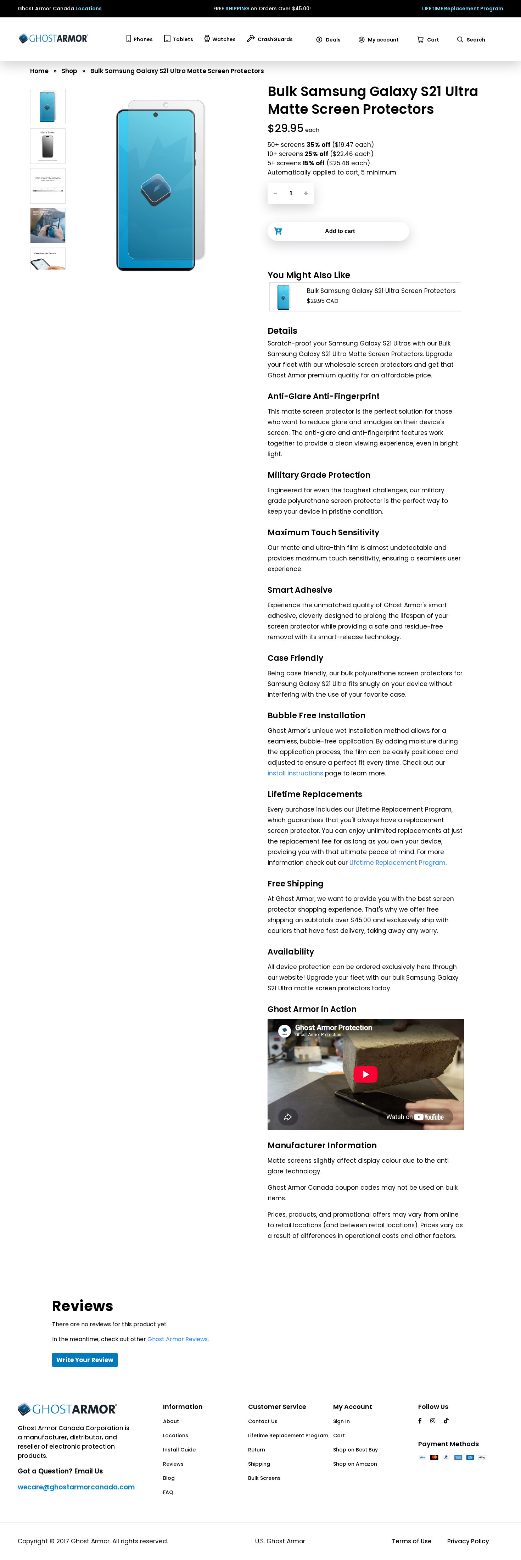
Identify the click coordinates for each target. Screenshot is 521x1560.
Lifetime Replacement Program (397, 862)
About (171, 1421)
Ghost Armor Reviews (177, 1339)
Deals (333, 39)
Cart (432, 39)
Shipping (259, 1463)
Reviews (173, 1463)
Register (372, 58)
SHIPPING (237, 8)
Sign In (341, 1421)
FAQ (168, 1492)
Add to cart (340, 231)
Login (368, 48)
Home (39, 71)
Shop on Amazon (355, 1463)
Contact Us (263, 1421)
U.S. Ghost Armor (280, 1541)
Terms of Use (412, 1541)
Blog (169, 1478)
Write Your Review (84, 1360)
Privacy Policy (468, 1541)
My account (383, 39)
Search (475, 39)
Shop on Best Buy (355, 1449)
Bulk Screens (264, 1478)
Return (256, 1449)
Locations (88, 8)
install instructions (295, 773)
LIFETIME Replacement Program (462, 8)
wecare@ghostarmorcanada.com (76, 1487)
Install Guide (179, 1449)
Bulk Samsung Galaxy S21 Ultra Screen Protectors (381, 291)
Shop (69, 71)
